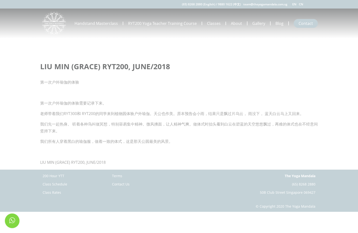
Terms (117, 176)
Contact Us (121, 184)
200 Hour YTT (53, 176)
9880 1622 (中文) (229, 4)
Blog (279, 23)
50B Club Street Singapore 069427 (287, 192)
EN (294, 4)
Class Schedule (55, 184)
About (236, 23)
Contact (306, 23)
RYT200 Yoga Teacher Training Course (162, 23)
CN (301, 4)
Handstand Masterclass (96, 23)
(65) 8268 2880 (303, 184)
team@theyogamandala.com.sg (265, 4)
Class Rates (52, 192)
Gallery (258, 23)
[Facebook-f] (310, 4)
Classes (214, 23)
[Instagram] (316, 4)
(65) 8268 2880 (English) (198, 4)
